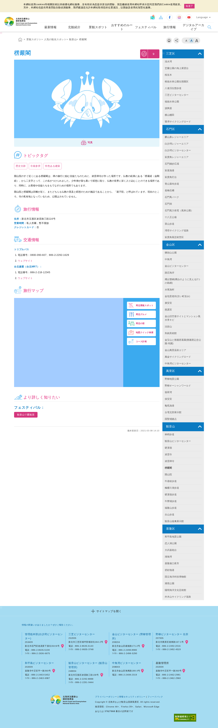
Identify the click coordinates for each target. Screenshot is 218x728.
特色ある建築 (52, 166)
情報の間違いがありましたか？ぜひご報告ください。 (48, 625)
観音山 (73, 39)
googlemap (62, 646)
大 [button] (196, 40)
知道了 (189, 6)
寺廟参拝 (35, 166)
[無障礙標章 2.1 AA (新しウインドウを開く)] (185, 718)
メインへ (6, 2)
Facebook (170, 17)
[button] (86, 142)
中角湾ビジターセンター (126, 663)
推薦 (144, 54)
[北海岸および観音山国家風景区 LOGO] (20, 21)
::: (36, 14)
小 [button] (186, 40)
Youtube (189, 17)
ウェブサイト (25, 261)
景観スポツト (33, 39)
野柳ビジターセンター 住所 (172, 634)
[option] (86, 100)
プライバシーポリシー (106, 697)
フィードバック (155, 697)
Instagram (179, 17)
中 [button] (191, 40)
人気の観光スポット (55, 39)
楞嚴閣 (83, 39)
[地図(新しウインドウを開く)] (153, 17)
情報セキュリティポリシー (132, 697)
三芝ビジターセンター (82, 634)
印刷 (169, 40)
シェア (176, 40)
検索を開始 (209, 27)
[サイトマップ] (161, 17)
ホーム (20, 40)
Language (202, 17)
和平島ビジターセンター (39, 663)
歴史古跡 (21, 166)
